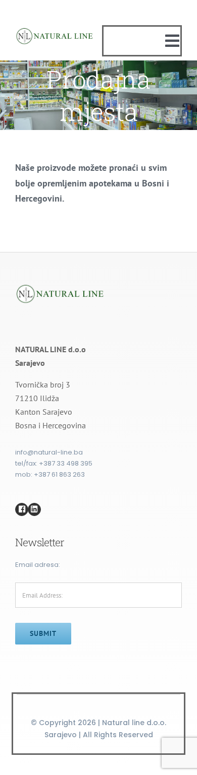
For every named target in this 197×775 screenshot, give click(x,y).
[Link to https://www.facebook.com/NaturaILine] (21, 509)
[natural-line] (55, 30)
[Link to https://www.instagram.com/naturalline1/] (34, 509)
